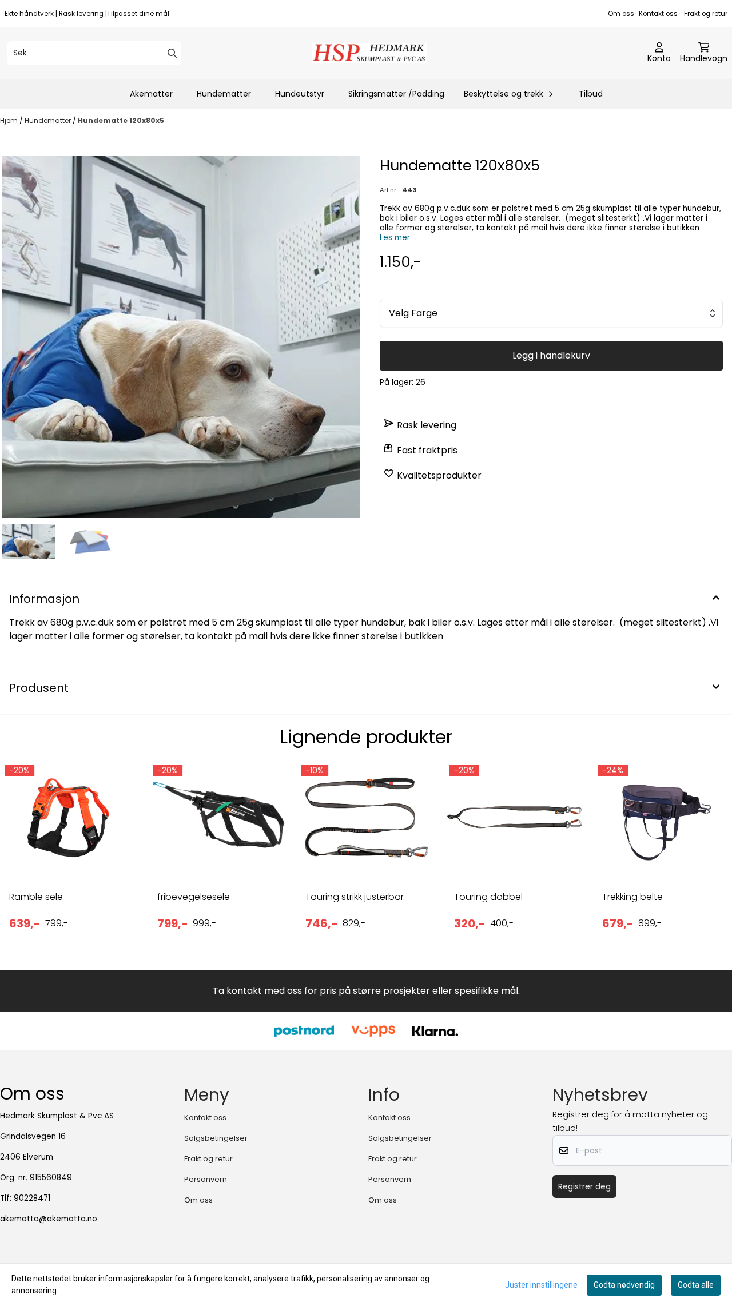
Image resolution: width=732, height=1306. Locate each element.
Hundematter (224, 93)
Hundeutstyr (299, 93)
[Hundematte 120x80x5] (181, 337)
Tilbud (591, 93)
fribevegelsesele (193, 896)
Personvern (205, 1179)
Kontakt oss (658, 13)
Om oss (621, 13)
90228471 (32, 1198)
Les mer (395, 237)
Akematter (151, 93)
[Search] (172, 53)
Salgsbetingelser (216, 1138)
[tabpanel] (69, 856)
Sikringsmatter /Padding (396, 93)
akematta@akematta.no (48, 1218)
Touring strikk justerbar (354, 896)
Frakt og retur (705, 13)
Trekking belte (632, 896)
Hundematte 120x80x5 (121, 120)
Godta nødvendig (624, 1284)
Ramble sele (36, 896)
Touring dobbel (488, 896)
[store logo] (369, 53)
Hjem (9, 120)
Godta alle (696, 1284)
